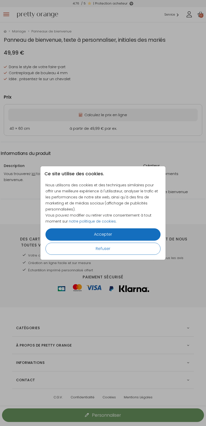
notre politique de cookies (92, 221)
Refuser (103, 248)
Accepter (103, 234)
